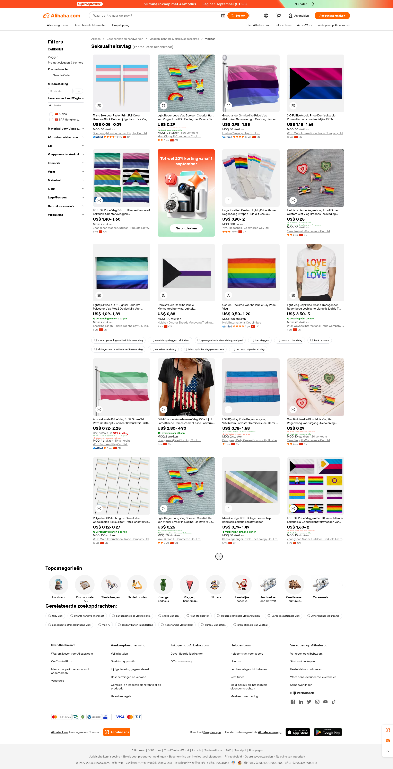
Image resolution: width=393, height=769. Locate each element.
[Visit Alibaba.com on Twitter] (309, 701)
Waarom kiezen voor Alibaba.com (72, 653)
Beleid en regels (121, 696)
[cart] (279, 16)
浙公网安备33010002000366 (263, 762)
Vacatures (57, 680)
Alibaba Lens (59, 732)
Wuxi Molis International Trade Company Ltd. (315, 133)
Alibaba (96, 38)
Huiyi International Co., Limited (241, 322)
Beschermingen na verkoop (128, 677)
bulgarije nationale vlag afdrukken (240, 615)
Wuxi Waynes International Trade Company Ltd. (315, 325)
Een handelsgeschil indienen (248, 669)
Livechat (236, 661)
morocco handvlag (291, 340)
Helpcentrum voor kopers (246, 653)
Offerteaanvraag (181, 661)
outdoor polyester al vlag (250, 349)
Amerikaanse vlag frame (325, 615)
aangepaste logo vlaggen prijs (133, 615)
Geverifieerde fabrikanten (187, 653)
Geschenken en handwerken (125, 38)
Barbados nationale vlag (285, 615)
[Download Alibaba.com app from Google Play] (328, 732)
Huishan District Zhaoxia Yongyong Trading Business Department (186, 322)
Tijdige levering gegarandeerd (130, 669)
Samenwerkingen (301, 684)
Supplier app (212, 732)
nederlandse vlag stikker (179, 624)
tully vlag (57, 615)
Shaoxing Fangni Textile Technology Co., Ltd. (121, 325)
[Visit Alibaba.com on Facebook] (292, 701)
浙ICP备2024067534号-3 (301, 762)
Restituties (237, 677)
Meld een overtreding (244, 696)
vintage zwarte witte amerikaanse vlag (120, 349)
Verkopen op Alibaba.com (306, 653)
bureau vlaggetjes (215, 624)
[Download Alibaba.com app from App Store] (298, 732)
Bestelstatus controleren (306, 669)
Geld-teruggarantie (123, 661)
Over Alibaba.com (63, 645)
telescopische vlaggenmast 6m (206, 349)
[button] (223, 15)
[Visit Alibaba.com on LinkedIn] (300, 701)
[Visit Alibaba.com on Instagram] (317, 701)
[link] (387, 730)
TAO (228, 750)
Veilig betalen (119, 653)
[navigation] (65, 298)
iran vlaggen (262, 340)
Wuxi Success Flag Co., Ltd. (110, 444)
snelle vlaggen (170, 615)
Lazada (196, 750)
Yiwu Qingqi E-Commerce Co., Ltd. (179, 136)
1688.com (154, 750)
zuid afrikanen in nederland (137, 624)
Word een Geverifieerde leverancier (313, 677)
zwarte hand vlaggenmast (89, 615)
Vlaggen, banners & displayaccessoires (174, 38)
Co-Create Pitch (61, 661)
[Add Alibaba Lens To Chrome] (116, 732)
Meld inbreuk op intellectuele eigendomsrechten (249, 686)
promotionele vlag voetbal (252, 624)
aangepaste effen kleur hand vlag (71, 624)
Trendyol (240, 750)
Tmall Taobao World (176, 750)
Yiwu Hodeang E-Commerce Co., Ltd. (245, 227)
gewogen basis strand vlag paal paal (222, 340)
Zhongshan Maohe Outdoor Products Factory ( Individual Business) (121, 227)
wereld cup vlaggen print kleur (172, 340)
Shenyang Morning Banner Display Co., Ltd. (120, 133)
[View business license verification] (233, 763)
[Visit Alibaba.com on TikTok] (333, 701)
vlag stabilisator (200, 615)
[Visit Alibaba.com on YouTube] (325, 701)
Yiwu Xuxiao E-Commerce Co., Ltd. (308, 231)
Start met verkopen (302, 661)
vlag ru (106, 624)
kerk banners (321, 340)
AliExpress (138, 750)
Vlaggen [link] (210, 38)
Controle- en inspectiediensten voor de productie (136, 686)
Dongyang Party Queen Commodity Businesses (251, 440)
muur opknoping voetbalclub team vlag (120, 340)
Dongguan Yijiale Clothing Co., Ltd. (179, 440)
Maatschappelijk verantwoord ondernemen (70, 671)
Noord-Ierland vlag (165, 349)
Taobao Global (213, 750)
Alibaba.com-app (269, 732)
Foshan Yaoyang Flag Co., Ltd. (241, 133)
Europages (256, 750)
